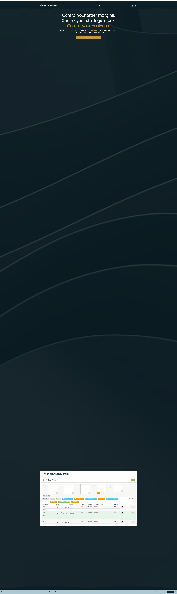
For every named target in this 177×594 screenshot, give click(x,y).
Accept (171, 591)
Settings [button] (158, 591)
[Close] (175, 592)
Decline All (164, 591)
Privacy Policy (55, 591)
